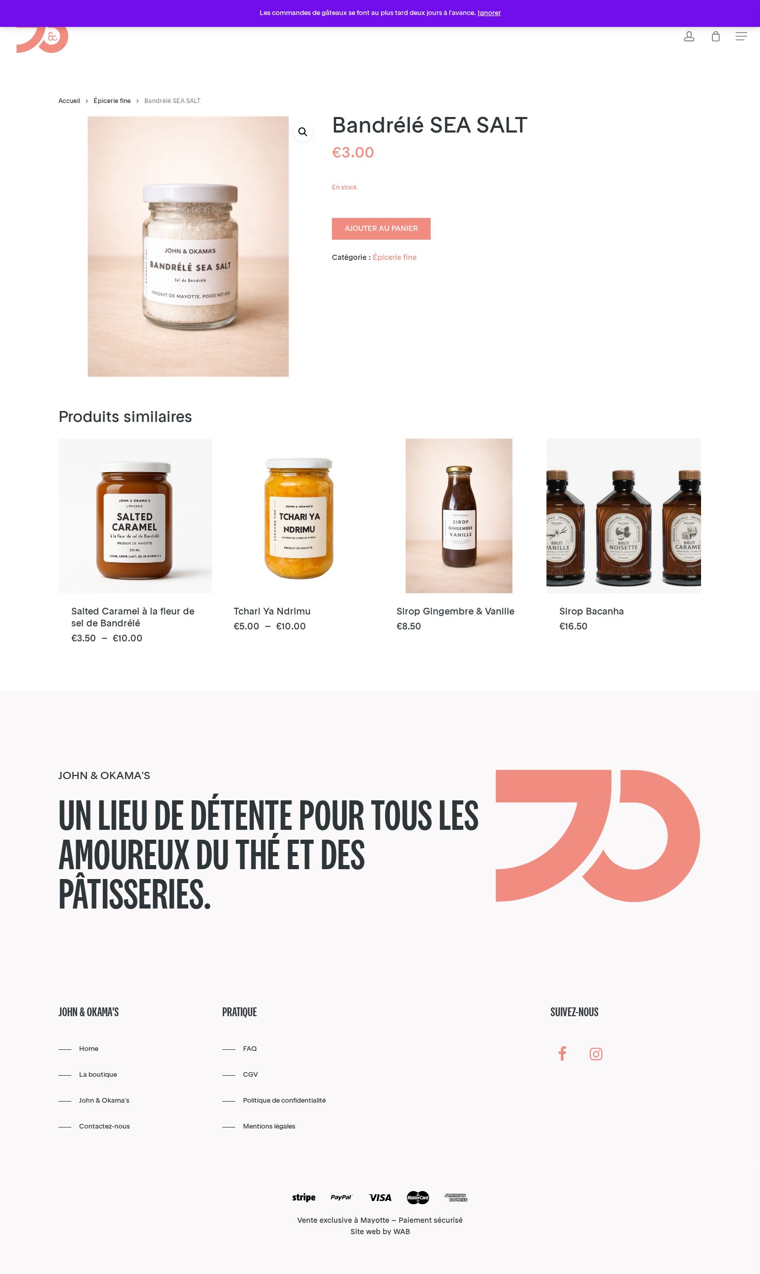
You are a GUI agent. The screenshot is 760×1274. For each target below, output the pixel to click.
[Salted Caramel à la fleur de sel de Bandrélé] (135, 515)
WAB (401, 1232)
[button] (741, 36)
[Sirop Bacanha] (623, 515)
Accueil (69, 101)
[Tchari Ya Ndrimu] (298, 515)
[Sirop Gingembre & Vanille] (461, 515)
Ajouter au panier (381, 228)
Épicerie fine (112, 101)
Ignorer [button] (489, 13)
